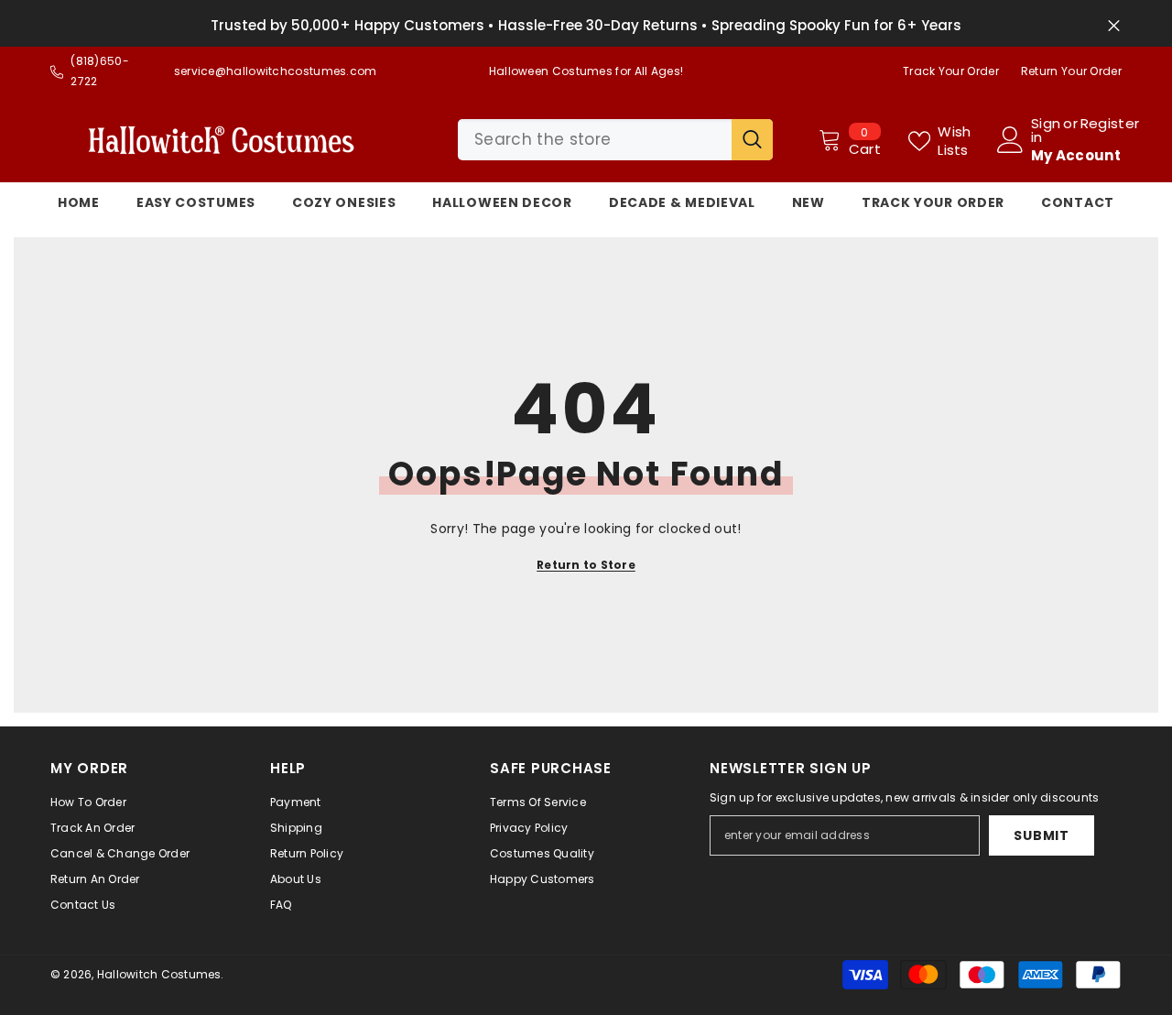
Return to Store (586, 565)
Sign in (1045, 130)
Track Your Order (951, 71)
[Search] (615, 139)
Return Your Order (1071, 71)
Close (1114, 26)
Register (1109, 124)
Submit (1041, 835)
